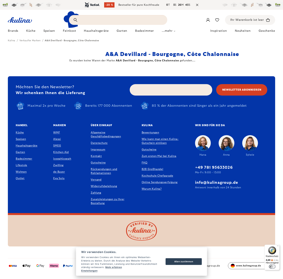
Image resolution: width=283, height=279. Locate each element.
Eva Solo (59, 178)
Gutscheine (98, 162)
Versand (96, 179)
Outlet (20, 178)
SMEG (57, 145)
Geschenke (267, 30)
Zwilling (58, 165)
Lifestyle (21, 165)
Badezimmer (24, 158)
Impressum (98, 149)
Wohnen (21, 172)
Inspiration (218, 30)
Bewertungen (150, 132)
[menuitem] (13, 32)
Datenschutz (99, 143)
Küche (20, 132)
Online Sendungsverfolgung (160, 182)
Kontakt (96, 156)
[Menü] (278, 247)
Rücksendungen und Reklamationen (104, 171)
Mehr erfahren (113, 267)
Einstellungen (89, 270)
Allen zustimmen (183, 261)
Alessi (57, 139)
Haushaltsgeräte (27, 145)
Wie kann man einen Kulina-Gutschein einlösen (160, 141)
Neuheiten (243, 30)
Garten (20, 152)
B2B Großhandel (152, 169)
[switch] (272, 267)
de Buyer (59, 172)
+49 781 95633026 (214, 168)
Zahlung (96, 192)
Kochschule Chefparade (157, 175)
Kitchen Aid (61, 152)
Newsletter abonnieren (241, 90)
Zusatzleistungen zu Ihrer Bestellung (107, 201)
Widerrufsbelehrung (104, 186)
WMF (56, 132)
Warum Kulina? (152, 189)
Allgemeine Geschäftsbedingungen (106, 134)
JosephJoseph (62, 158)
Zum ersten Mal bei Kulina (159, 156)
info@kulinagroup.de (216, 183)
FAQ (144, 162)
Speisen (21, 139)
